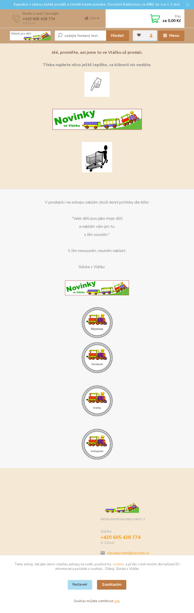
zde (116, 601)
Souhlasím (112, 584)
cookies (118, 564)
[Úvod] (30, 36)
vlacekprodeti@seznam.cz (128, 553)
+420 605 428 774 (38, 18)
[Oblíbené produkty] (139, 35)
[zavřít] (188, 5)
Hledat (117, 35)
